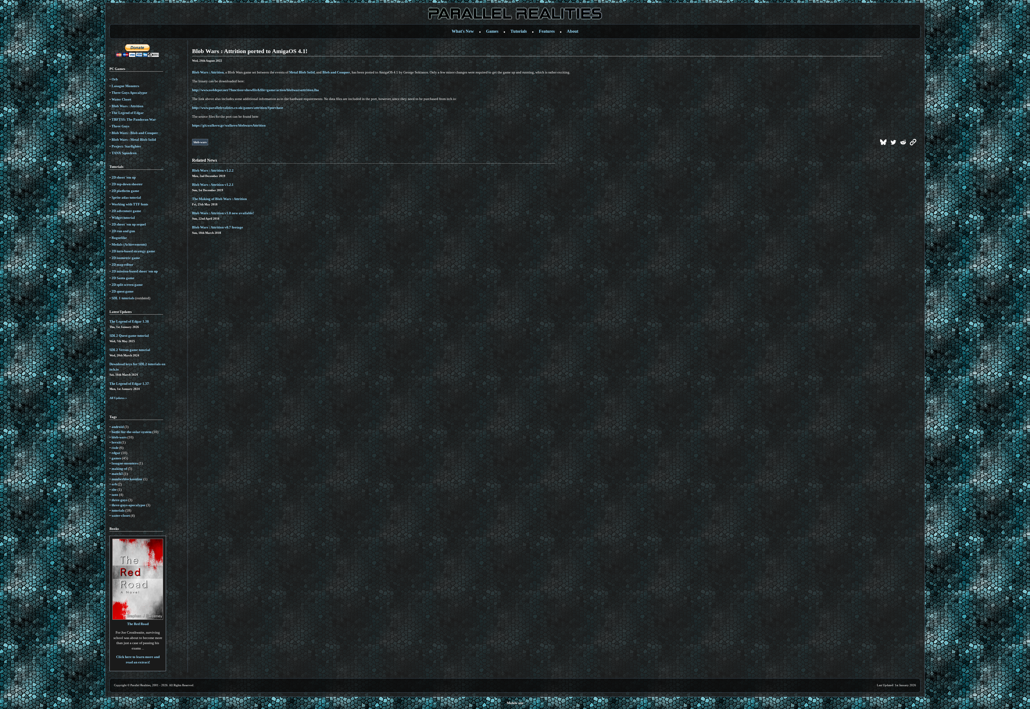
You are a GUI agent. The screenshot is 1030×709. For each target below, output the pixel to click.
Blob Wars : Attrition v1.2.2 (213, 170)
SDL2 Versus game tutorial (129, 350)
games (116, 458)
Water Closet (121, 99)
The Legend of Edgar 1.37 (129, 384)
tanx (115, 495)
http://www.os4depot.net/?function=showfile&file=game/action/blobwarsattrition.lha (255, 90)
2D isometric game (126, 258)
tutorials (118, 510)
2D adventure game (126, 211)
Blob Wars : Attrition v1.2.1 (213, 185)
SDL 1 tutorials (123, 298)
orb (114, 484)
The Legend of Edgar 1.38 (129, 321)
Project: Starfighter (126, 146)
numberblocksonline (127, 479)
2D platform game (125, 191)
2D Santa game (123, 278)
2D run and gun (123, 231)
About (572, 31)
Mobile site (515, 703)
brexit (116, 442)
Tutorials (518, 31)
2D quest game (123, 291)
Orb (115, 79)
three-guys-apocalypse (128, 505)
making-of (119, 469)
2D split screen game (127, 285)
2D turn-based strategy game (133, 251)
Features (547, 31)
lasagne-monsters (125, 463)
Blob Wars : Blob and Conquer (135, 133)
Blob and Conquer (336, 72)
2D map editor (122, 265)
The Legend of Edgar (128, 113)
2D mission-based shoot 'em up (135, 271)
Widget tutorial (123, 218)
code (115, 448)
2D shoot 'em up (124, 177)
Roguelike (119, 238)
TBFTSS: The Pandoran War (134, 119)
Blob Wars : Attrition (127, 106)
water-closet (121, 516)
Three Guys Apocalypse (129, 93)
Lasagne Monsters (125, 86)
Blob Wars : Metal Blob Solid (134, 140)
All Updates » (118, 398)
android (118, 427)
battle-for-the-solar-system (132, 432)
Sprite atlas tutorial (126, 197)
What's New (463, 31)
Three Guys (120, 126)
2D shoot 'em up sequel (129, 224)
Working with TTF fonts (130, 204)
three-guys (119, 500)
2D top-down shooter (127, 184)
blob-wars (119, 437)
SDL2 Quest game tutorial (129, 336)
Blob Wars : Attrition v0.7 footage (217, 227)
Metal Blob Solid (302, 72)
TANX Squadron (124, 153)
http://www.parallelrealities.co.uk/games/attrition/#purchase (237, 108)
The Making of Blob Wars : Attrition (219, 199)
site (114, 490)
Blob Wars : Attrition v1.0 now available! (223, 213)
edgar (116, 453)
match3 (117, 474)
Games (492, 31)
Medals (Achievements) (129, 244)
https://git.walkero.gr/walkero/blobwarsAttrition (229, 125)
